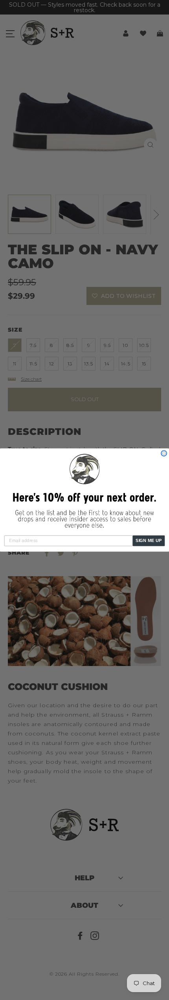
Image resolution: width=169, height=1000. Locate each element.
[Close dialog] (164, 453)
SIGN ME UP (149, 540)
